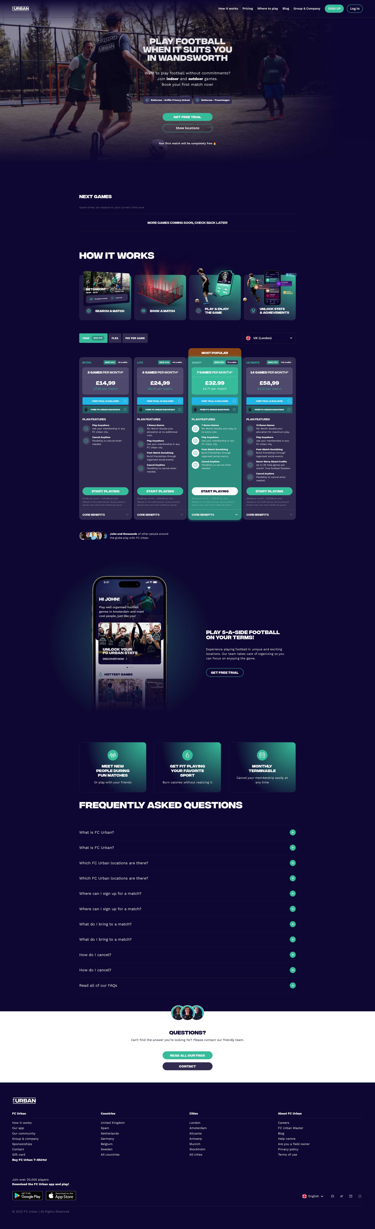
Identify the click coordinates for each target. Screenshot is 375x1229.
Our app (18, 1128)
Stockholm (197, 1149)
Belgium (107, 1144)
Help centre (286, 1138)
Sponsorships (22, 1144)
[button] (269, 338)
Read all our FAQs (187, 1055)
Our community (23, 1133)
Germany (107, 1138)
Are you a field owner (294, 1144)
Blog (286, 8)
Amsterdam (198, 1128)
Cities (193, 1113)
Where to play (267, 8)
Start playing (105, 491)
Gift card (18, 1154)
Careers (283, 1122)
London (194, 1122)
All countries (110, 1154)
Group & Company (307, 8)
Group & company (25, 1138)
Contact (18, 1149)
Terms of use (287, 1154)
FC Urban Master (290, 1128)
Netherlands (110, 1133)
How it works (228, 8)
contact (187, 1066)
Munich (194, 1144)
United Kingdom (113, 1122)
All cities (195, 1154)
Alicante (195, 1133)
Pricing (248, 8)
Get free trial (187, 117)
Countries (108, 1113)
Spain (105, 1128)
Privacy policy (288, 1149)
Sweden (106, 1149)
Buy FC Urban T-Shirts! (29, 1160)
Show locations (187, 128)
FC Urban (19, 1113)
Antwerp (195, 1138)
